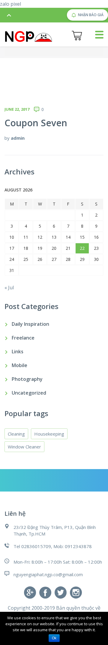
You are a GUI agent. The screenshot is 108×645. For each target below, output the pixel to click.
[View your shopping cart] (77, 36)
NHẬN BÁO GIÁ (91, 14)
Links (17, 351)
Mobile (19, 365)
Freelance (23, 337)
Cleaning (16, 434)
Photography (27, 379)
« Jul (9, 287)
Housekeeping (49, 434)
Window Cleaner (24, 447)
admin (18, 138)
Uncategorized (29, 393)
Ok (54, 638)
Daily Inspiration (30, 324)
